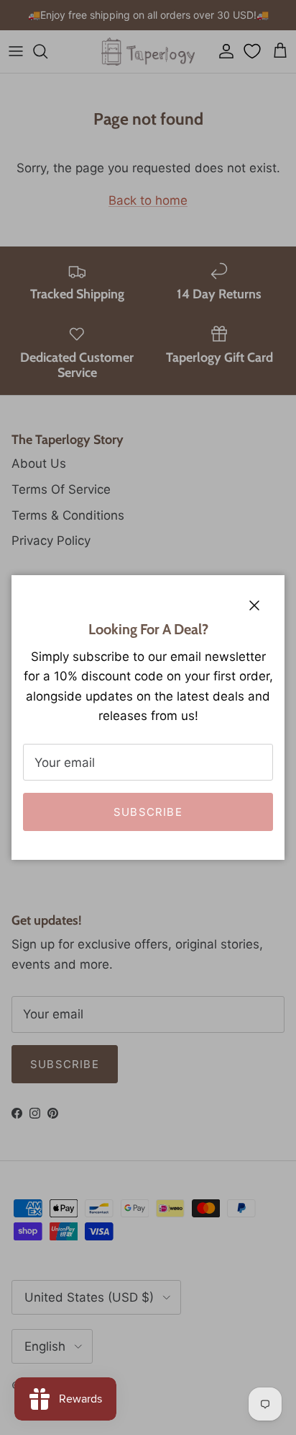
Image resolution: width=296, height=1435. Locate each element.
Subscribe (148, 812)
